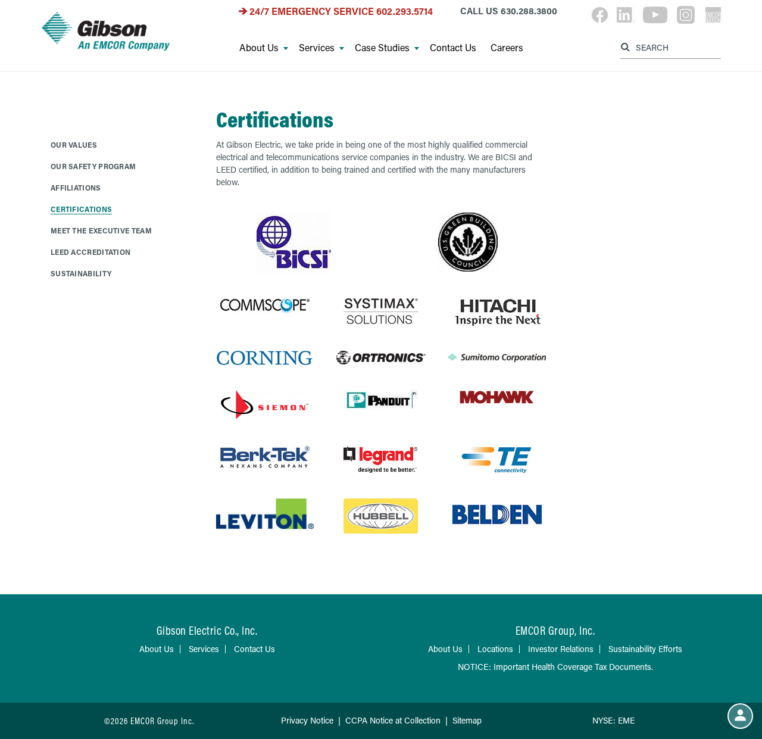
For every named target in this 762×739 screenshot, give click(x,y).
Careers (507, 48)
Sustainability (81, 273)
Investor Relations (561, 648)
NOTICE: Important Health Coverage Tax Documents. (555, 666)
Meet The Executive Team (101, 230)
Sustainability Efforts (645, 648)
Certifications (81, 209)
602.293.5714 (404, 11)
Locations (495, 648)
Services (317, 48)
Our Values (74, 144)
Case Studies (382, 48)
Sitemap (467, 720)
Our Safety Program (93, 166)
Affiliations (76, 187)
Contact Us (453, 48)
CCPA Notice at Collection (393, 720)
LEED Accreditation (90, 252)
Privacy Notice (307, 720)
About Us (259, 48)
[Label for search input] (669, 46)
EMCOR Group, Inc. (555, 630)
